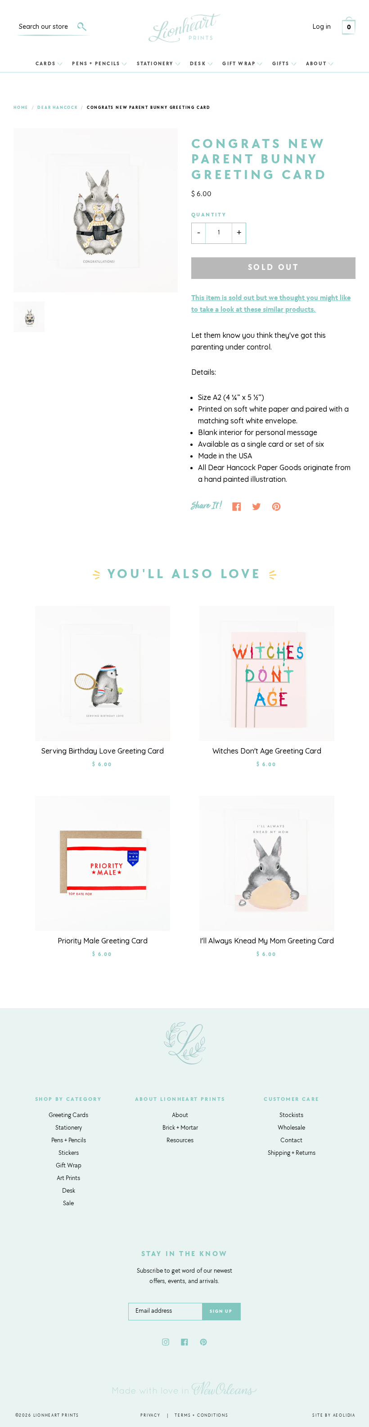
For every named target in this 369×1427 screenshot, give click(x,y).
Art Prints (68, 1179)
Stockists (291, 1116)
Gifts (281, 63)
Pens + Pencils (96, 63)
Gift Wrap (239, 63)
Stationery (155, 63)
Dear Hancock (57, 108)
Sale (68, 1204)
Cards (46, 63)
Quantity (208, 215)
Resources (180, 1141)
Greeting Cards (68, 1116)
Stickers (68, 1153)
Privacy (150, 1416)
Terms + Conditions (201, 1416)
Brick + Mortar (180, 1128)
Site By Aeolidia (334, 1416)
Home (21, 108)
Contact (291, 1141)
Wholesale (291, 1128)
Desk (198, 63)
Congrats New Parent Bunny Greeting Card (149, 108)
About (316, 63)
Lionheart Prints (56, 1416)
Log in (322, 26)
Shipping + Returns (291, 1153)
